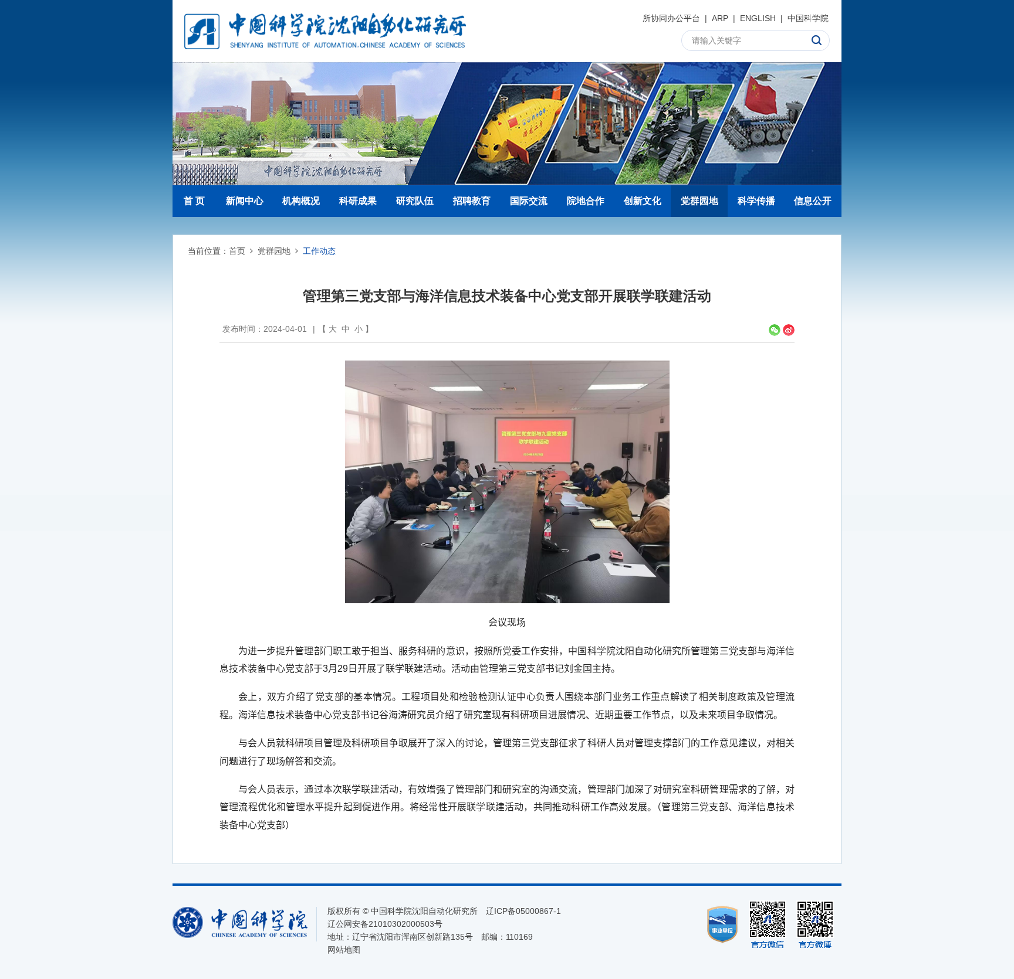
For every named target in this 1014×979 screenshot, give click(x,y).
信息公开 (813, 201)
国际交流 (528, 201)
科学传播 (756, 201)
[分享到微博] (789, 330)
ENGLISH (758, 18)
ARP (720, 18)
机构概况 (301, 201)
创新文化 (642, 201)
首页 (237, 251)
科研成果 (358, 201)
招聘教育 (472, 201)
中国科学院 (808, 18)
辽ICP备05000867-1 (523, 911)
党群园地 (699, 201)
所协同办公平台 (671, 18)
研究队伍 (415, 201)
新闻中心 (244, 201)
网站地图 (343, 949)
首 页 (194, 201)
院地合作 (585, 201)
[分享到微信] (774, 330)
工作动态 (319, 251)
